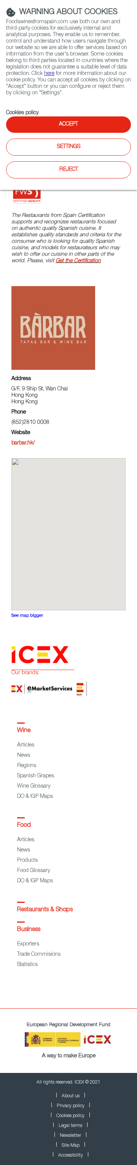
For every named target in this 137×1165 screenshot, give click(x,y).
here (49, 73)
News (23, 755)
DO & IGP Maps (35, 796)
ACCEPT (68, 124)
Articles (25, 745)
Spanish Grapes (35, 776)
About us (71, 1096)
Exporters (28, 944)
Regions (26, 766)
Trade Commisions (39, 954)
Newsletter (70, 1135)
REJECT (68, 169)
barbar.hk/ (23, 443)
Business (28, 930)
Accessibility (70, 1155)
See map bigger (27, 616)
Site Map (71, 1145)
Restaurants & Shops (45, 910)
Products (27, 860)
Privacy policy (71, 1106)
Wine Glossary (33, 786)
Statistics (27, 965)
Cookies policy (22, 113)
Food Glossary (33, 871)
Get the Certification (78, 261)
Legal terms (70, 1126)
